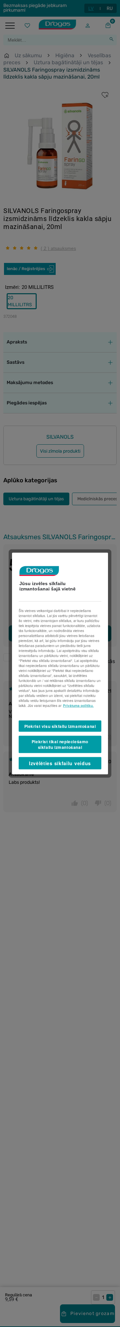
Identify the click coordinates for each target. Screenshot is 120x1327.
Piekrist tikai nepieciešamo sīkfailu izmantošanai (60, 744)
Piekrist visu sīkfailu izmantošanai (60, 726)
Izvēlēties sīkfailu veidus (60, 763)
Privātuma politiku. (78, 705)
